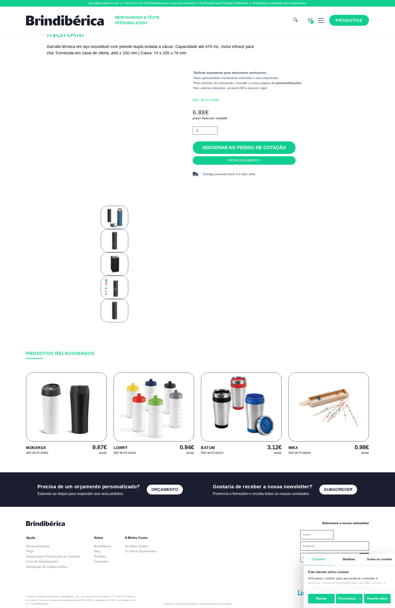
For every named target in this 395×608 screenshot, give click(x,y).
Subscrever (338, 489)
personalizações (289, 83)
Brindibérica (102, 546)
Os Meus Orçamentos (141, 551)
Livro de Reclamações (42, 561)
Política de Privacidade (176, 604)
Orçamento (164, 489)
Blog (97, 551)
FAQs (30, 551)
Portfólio (100, 556)
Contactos (101, 561)
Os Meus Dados (136, 546)
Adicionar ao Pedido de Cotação (244, 147)
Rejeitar (321, 598)
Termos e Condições (200, 604)
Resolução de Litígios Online (46, 566)
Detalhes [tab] (349, 559)
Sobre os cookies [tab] (379, 559)
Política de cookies (222, 604)
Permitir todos (377, 598)
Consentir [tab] (319, 559)
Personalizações (38, 546)
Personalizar (347, 598)
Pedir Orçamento (244, 160)
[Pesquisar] (296, 20)
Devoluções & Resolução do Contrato (53, 556)
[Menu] (321, 20)
